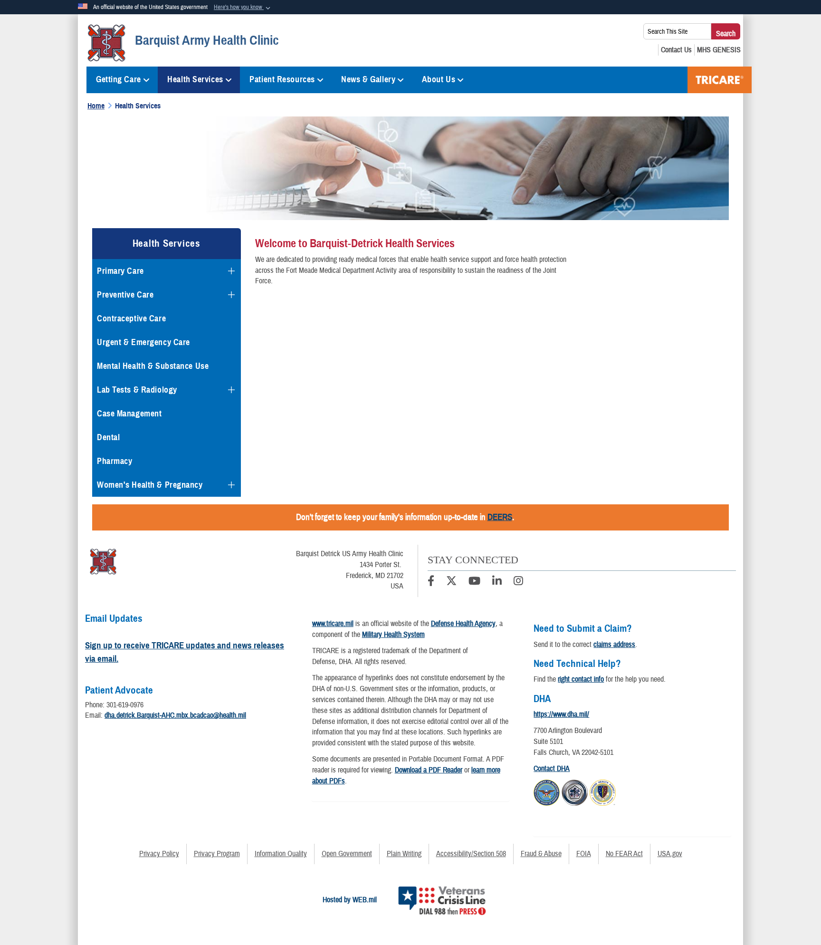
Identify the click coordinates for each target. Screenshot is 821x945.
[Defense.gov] (547, 791)
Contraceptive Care (131, 318)
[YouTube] (474, 582)
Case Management (129, 413)
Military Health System (393, 634)
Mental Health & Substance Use (153, 366)
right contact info (581, 679)
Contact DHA (552, 768)
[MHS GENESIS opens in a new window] (719, 50)
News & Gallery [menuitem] (368, 79)
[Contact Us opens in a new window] (676, 50)
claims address (614, 644)
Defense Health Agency (463, 623)
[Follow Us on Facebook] (431, 582)
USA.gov (670, 853)
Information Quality (281, 853)
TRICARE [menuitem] (719, 80)
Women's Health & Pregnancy (150, 485)
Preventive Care (125, 294)
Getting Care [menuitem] (118, 79)
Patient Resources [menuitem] (282, 79)
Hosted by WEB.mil (350, 900)
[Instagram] (518, 582)
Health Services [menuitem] (195, 79)
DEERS (499, 517)
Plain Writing (404, 853)
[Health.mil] (575, 791)
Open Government (347, 853)
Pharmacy (114, 461)
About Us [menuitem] (438, 79)
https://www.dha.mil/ (561, 714)
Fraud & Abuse (541, 853)
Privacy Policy (159, 853)
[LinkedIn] (497, 582)
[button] (243, 7)
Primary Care (120, 271)
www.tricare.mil (332, 623)
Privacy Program (217, 853)
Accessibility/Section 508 (471, 853)
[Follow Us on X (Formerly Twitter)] (451, 582)
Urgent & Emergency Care (143, 342)
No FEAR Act (624, 853)
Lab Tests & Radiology (137, 390)
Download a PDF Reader (428, 770)
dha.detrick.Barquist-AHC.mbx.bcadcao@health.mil (175, 715)
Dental (108, 437)
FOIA (583, 853)
